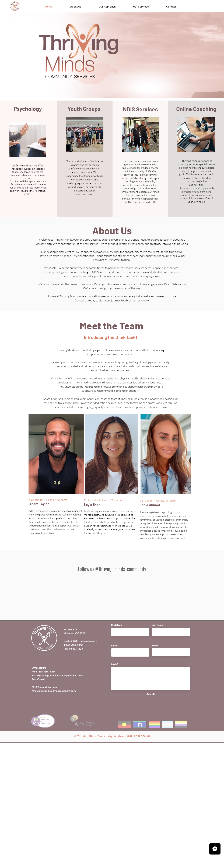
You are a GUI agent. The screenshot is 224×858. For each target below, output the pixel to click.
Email (114, 775)
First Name (116, 755)
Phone (155, 775)
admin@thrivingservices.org (81, 770)
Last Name (157, 755)
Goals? (114, 794)
